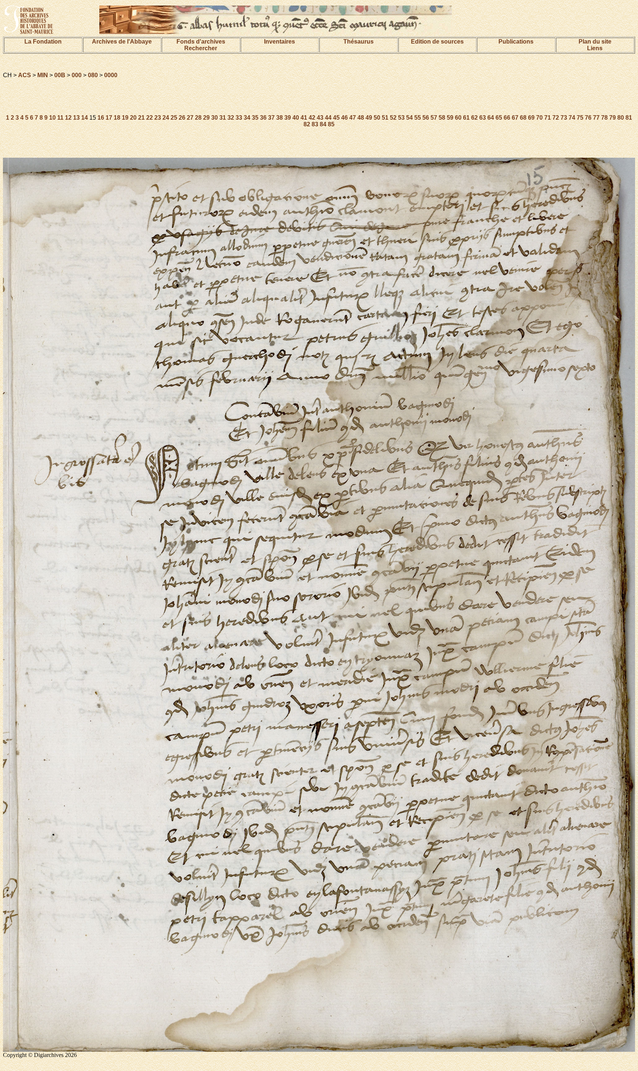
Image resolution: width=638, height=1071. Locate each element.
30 (214, 117)
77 (596, 117)
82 (306, 124)
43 (320, 117)
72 (555, 117)
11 (60, 117)
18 (117, 117)
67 (515, 117)
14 (84, 117)
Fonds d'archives (200, 41)
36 (263, 117)
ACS (24, 75)
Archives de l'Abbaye (122, 41)
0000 (110, 75)
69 (531, 117)
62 (474, 117)
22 (149, 117)
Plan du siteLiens (595, 44)
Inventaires (279, 41)
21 (141, 117)
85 (331, 124)
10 (52, 117)
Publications (516, 41)
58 (442, 117)
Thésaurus (358, 41)
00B (59, 75)
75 (580, 117)
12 (68, 117)
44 (328, 117)
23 (157, 117)
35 (255, 117)
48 (360, 117)
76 (588, 117)
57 (434, 117)
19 (125, 117)
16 (100, 117)
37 (271, 117)
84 (323, 124)
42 (312, 117)
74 (572, 117)
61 (466, 117)
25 (174, 117)
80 (620, 117)
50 (377, 117)
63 (482, 117)
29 (206, 117)
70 (539, 117)
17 (109, 117)
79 (612, 117)
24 (165, 117)
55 (417, 117)
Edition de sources (437, 41)
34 (247, 117)
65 (498, 117)
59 (450, 117)
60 (458, 117)
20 (133, 117)
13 (76, 117)
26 (182, 117)
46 (344, 117)
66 (507, 117)
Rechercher (200, 48)
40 (295, 117)
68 (523, 117)
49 (369, 117)
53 (401, 117)
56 (425, 117)
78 (604, 117)
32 (230, 117)
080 (93, 75)
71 (547, 117)
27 (190, 117)
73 (563, 117)
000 (77, 75)
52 (393, 117)
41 (304, 117)
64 (490, 117)
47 (352, 117)
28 (198, 117)
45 (336, 117)
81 (628, 117)
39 (287, 117)
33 (239, 117)
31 (222, 117)
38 (279, 117)
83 (315, 124)
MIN (42, 75)
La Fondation (43, 41)
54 (409, 117)
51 (385, 117)
